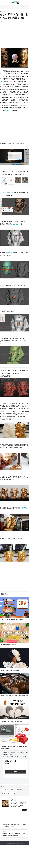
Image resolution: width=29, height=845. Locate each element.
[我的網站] (15, 800)
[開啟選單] (2, 2)
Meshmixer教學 (11, 793)
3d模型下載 (19, 789)
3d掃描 (12, 789)
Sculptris (23, 373)
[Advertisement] (14, 33)
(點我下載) (24, 508)
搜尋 (26, 2)
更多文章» (25, 810)
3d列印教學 (5, 789)
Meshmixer (8, 110)
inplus (3, 793)
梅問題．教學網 (14, 3)
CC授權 (10, 756)
